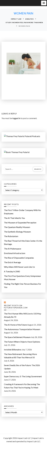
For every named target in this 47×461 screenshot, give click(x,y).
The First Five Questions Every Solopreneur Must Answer (22, 277)
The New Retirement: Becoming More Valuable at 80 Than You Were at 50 (20, 356)
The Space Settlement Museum (17, 337)
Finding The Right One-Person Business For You (22, 285)
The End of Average (12, 262)
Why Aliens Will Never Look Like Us (19, 267)
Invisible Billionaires (12, 349)
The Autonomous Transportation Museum (22, 329)
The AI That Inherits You (14, 218)
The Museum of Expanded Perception (20, 222)
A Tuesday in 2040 (12, 271)
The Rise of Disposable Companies (19, 258)
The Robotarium (11, 236)
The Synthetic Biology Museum (17, 231)
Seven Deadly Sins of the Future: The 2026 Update (22, 367)
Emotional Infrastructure (14, 253)
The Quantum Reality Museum (17, 227)
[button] (43, 3)
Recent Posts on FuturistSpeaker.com (15, 307)
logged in (16, 118)
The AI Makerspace (12, 248)
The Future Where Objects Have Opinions (22, 341)
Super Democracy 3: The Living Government (23, 376)
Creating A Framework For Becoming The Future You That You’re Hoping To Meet (22, 386)
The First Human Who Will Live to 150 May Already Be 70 (22, 315)
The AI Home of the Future (15, 324)
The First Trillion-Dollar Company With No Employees (22, 212)
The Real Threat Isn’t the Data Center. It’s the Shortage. (23, 242)
